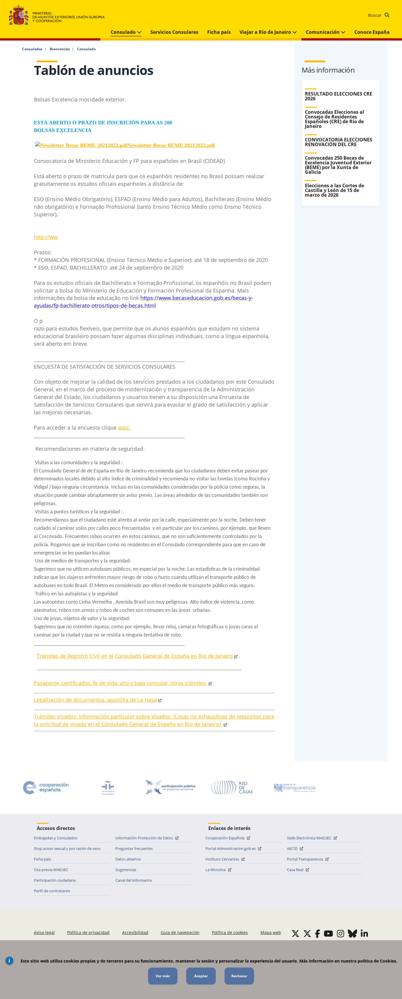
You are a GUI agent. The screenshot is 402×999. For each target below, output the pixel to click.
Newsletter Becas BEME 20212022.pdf (171, 145)
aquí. (124, 427)
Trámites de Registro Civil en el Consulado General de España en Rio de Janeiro (135, 655)
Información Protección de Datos (144, 838)
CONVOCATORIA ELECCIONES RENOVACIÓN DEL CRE (338, 142)
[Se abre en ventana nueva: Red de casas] (232, 787)
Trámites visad (52, 716)
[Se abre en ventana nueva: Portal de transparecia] (294, 787)
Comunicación (323, 32)
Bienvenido (60, 49)
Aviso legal (44, 932)
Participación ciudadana (55, 880)
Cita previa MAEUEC (51, 869)
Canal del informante (133, 880)
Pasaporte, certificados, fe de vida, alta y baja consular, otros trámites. (120, 682)
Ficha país (219, 32)
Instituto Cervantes (222, 859)
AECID (292, 848)
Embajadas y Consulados (55, 838)
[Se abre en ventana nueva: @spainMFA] (307, 933)
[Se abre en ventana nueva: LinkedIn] (364, 933)
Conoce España (372, 32)
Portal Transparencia (305, 859)
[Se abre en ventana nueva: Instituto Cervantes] (108, 787)
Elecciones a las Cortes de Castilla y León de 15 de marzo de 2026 (334, 190)
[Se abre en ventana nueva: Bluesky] (352, 933)
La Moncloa (216, 869)
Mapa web (270, 932)
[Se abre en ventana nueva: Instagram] (340, 933)
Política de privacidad (88, 932)
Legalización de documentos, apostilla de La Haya (95, 699)
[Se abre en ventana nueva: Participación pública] (170, 787)
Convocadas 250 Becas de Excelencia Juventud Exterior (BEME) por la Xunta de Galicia (338, 165)
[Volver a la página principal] (59, 15)
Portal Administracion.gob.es (231, 848)
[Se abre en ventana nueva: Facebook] (317, 933)
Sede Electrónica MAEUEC (309, 838)
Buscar (375, 15)
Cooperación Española (225, 838)
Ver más (163, 975)
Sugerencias (125, 869)
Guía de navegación (180, 932)
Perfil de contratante (52, 890)
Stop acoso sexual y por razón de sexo (67, 848)
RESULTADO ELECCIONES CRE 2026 (338, 96)
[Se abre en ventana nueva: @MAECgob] (295, 933)
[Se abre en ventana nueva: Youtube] (328, 933)
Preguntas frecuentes (134, 848)
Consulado (124, 32)
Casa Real (295, 869)
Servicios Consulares (174, 32)
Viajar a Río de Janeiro (266, 32)
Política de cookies (230, 932)
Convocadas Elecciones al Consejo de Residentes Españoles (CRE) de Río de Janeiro (334, 119)
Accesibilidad (135, 932)
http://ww (46, 236)
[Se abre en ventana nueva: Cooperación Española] (46, 787)
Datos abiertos (128, 859)
